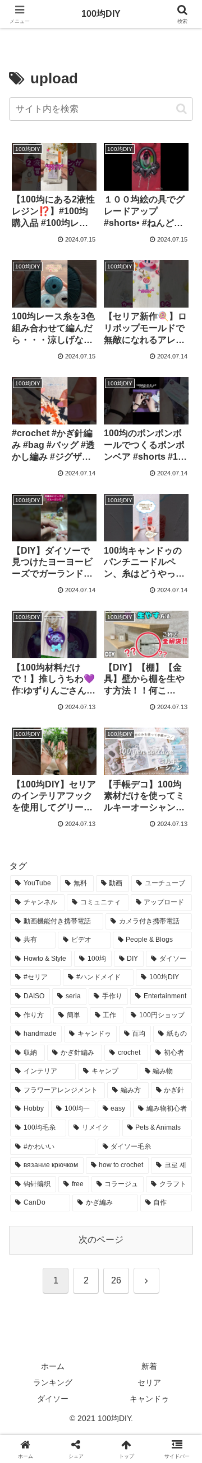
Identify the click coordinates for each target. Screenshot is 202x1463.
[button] (181, 108)
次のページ (101, 1239)
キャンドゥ (149, 1398)
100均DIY (101, 13)
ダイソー (52, 1398)
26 (116, 1280)
